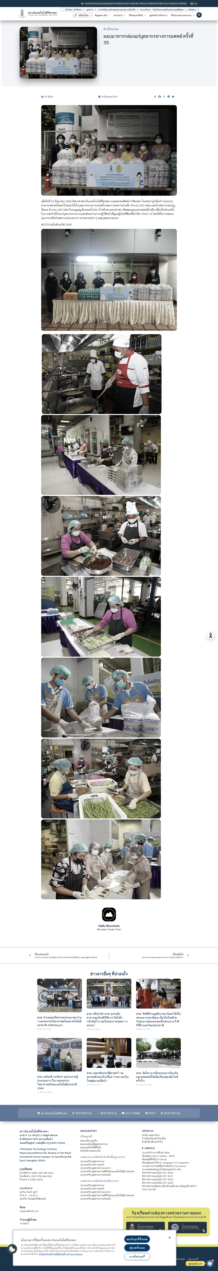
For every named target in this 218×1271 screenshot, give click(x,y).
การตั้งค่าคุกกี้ (137, 1256)
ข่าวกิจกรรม (111, 29)
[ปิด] (169, 1237)
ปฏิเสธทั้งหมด (137, 1247)
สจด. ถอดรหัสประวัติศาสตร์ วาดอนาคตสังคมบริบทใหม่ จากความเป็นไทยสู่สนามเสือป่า (107, 1076)
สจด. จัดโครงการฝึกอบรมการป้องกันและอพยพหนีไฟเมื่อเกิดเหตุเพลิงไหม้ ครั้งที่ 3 (157, 1076)
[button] (199, 15)
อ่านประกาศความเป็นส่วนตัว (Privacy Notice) (60, 1254)
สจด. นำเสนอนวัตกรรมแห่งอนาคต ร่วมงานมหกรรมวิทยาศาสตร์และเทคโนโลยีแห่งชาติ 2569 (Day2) (59, 1021)
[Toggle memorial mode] (210, 635)
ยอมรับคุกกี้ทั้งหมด (136, 1239)
